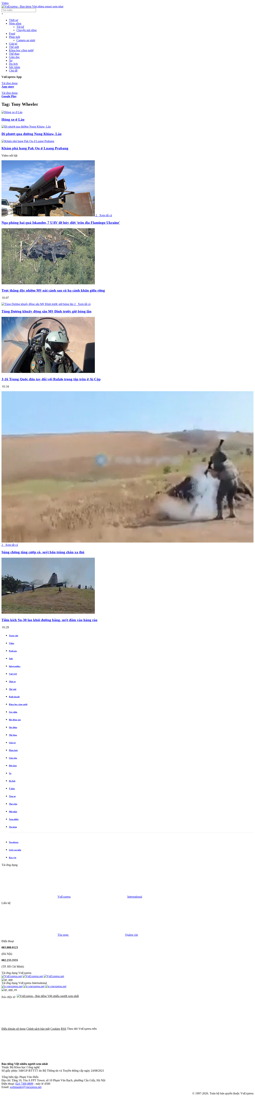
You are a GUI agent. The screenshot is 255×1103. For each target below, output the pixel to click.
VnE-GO (13, 674)
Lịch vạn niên (15, 850)
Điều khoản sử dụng (13, 1028)
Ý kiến (12, 788)
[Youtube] (29, 1057)
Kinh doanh (14, 697)
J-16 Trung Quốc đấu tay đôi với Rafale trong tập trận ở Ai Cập (51, 379)
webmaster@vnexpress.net (25, 1087)
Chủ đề (13, 70)
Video (5, 3)
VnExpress (64, 896)
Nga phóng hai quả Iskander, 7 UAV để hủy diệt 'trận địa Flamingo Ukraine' (60, 223)
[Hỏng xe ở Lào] (11, 112)
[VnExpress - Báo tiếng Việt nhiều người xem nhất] (32, 6)
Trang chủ (13, 635)
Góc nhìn (13, 712)
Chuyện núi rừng (26, 30)
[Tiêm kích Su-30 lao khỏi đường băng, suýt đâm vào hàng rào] (48, 612)
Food (12, 33)
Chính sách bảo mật (38, 1028)
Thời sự (13, 20)
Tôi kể (20, 26)
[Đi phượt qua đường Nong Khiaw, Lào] (26, 126)
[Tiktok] (86, 1057)
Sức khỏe (14, 67)
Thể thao (14, 53)
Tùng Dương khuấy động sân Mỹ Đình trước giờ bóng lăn (46, 311)
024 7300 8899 (24, 1083)
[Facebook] (125, 1028)
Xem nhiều (13, 819)
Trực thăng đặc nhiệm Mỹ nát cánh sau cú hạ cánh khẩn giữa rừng (53, 290)
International (134, 896)
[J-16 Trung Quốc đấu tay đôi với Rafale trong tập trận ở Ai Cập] (48, 371)
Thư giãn (13, 804)
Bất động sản (15, 720)
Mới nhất (13, 811)
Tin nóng (13, 827)
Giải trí (13, 43)
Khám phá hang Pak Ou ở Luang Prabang (34, 148)
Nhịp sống (15, 23)
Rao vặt (12, 857)
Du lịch (13, 63)
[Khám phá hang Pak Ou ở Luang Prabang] (27, 141)
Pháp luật (14, 36)
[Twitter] (182, 1028)
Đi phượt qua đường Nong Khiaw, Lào (31, 134)
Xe (11, 60)
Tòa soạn (63, 934)
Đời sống (13, 765)
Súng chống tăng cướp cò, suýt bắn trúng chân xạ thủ (42, 552)
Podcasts (13, 651)
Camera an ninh (25, 40)
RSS (63, 1028)
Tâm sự (12, 796)
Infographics (14, 666)
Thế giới (14, 47)
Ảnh (11, 658)
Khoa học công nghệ (21, 50)
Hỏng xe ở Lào (12, 119)
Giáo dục (14, 57)
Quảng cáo (131, 934)
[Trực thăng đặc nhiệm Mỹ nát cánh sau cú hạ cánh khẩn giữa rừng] (48, 283)
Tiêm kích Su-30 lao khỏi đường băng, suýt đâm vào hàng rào (49, 620)
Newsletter (13, 842)
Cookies (55, 1028)
